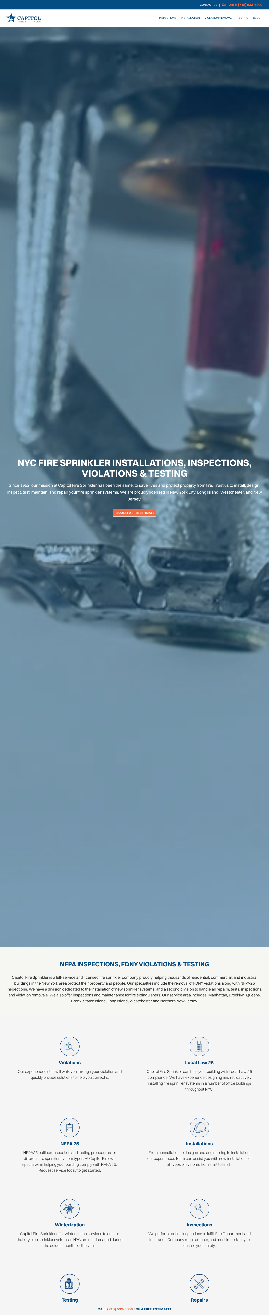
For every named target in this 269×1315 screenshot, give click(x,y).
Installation (190, 17)
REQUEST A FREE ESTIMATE (134, 513)
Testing (242, 17)
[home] (23, 17)
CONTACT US (208, 4)
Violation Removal (218, 17)
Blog (256, 17)
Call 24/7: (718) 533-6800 (242, 4)
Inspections (167, 17)
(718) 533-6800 (120, 1309)
